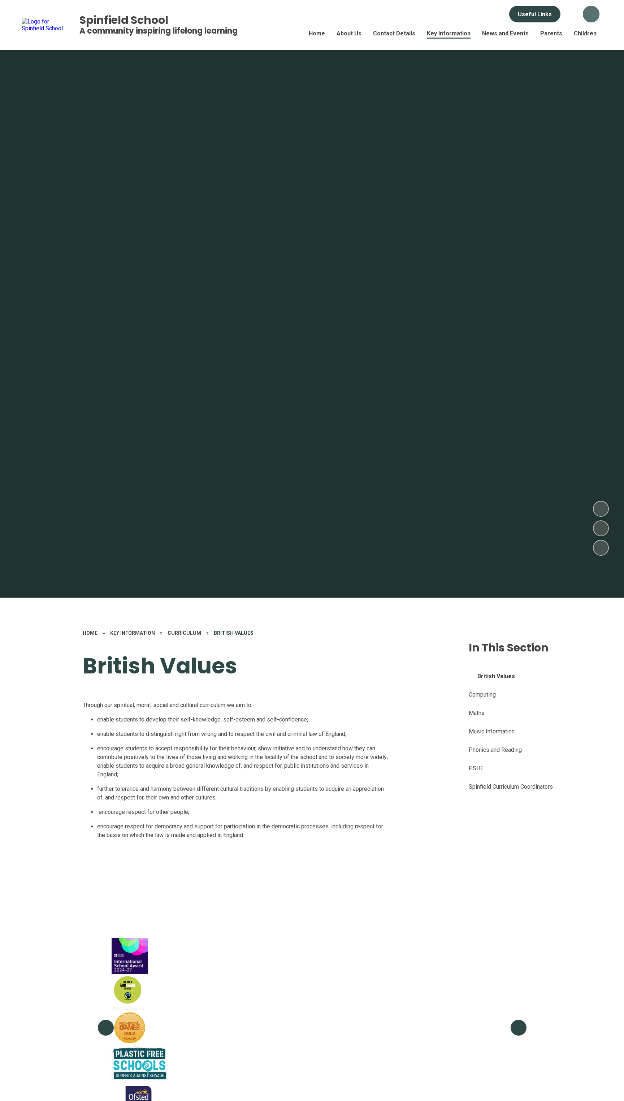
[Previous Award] (106, 1028)
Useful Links (535, 14)
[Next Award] (518, 1028)
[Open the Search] (591, 14)
